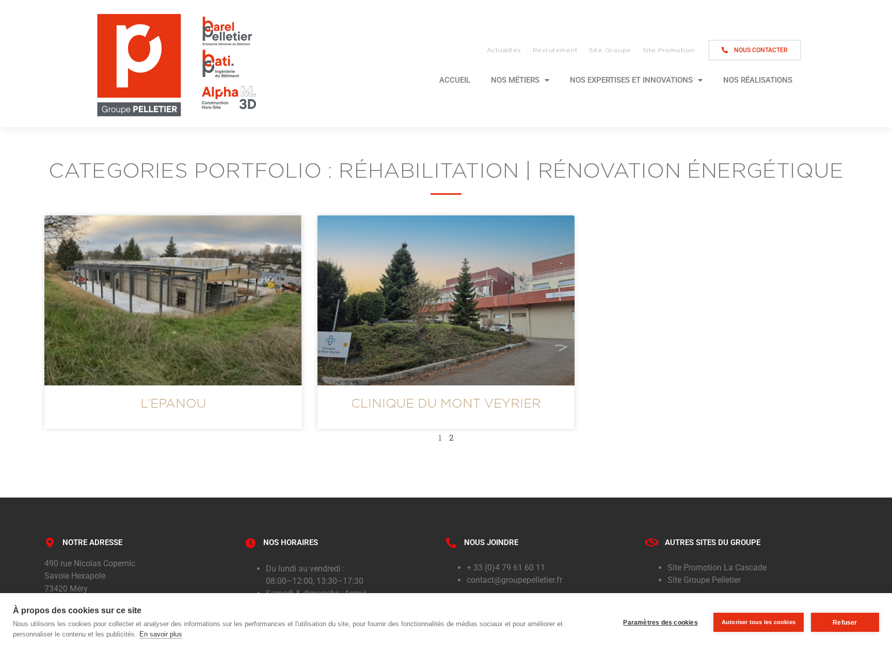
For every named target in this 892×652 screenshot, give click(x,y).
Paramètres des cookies (660, 622)
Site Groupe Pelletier (704, 580)
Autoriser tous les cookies (758, 622)
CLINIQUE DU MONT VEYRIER (446, 403)
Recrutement (555, 49)
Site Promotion (669, 49)
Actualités (504, 49)
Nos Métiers (515, 80)
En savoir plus (160, 634)
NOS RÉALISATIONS (757, 80)
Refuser (845, 622)
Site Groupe (610, 49)
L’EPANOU (173, 403)
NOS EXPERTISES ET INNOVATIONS (631, 80)
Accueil (454, 80)
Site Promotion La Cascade (717, 567)
